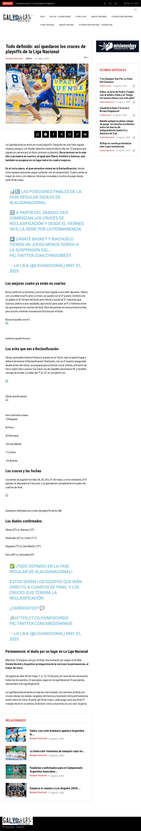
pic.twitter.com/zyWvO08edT (40, 255)
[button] (135, 10)
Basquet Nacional (14, 59)
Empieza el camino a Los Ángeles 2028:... (55, 788)
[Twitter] (115, 3)
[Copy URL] (77, 134)
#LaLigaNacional (28, 202)
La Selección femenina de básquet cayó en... (57, 751)
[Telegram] (45, 134)
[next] (77, 3)
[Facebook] (105, 3)
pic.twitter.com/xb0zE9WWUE (41, 623)
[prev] (72, 3)
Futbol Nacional (107, 102)
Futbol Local (105, 86)
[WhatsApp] (37, 134)
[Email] (69, 134)
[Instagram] (110, 3)
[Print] (85, 134)
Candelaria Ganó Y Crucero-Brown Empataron (115, 109)
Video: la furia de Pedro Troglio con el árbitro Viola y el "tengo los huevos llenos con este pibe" (117, 95)
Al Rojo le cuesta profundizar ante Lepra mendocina (116, 145)
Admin (29, 59)
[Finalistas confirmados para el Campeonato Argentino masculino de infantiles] (16, 771)
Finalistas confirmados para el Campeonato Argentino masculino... (56, 769)
